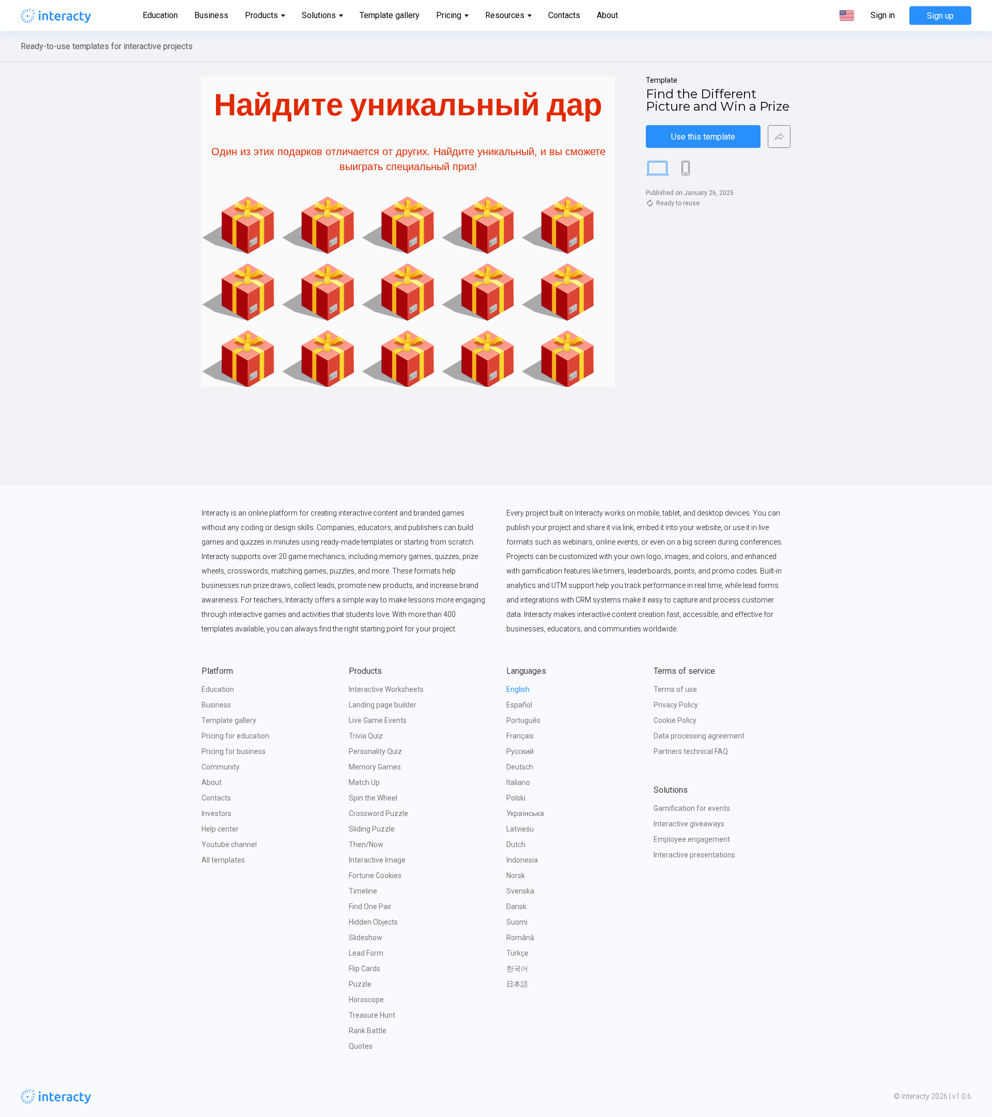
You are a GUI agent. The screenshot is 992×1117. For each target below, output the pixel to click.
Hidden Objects (373, 922)
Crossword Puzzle (378, 813)
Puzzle (360, 984)
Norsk (515, 875)
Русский (520, 751)
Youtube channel (229, 844)
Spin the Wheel (373, 798)
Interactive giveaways (689, 824)
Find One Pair (370, 906)
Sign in (883, 15)
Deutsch (519, 767)
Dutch (515, 844)
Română (520, 937)
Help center (220, 829)
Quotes (361, 1046)
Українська (525, 813)
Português (523, 720)
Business (211, 15)
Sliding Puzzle (372, 829)
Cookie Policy (675, 720)
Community (221, 767)
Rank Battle (367, 1031)
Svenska (520, 891)
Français (520, 736)
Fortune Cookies (375, 875)
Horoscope (366, 999)
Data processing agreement (699, 736)
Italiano (518, 782)
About (607, 15)
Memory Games (375, 767)
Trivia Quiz (366, 736)
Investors (216, 813)
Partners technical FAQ (691, 751)
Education (160, 15)
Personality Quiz (375, 751)
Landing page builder (382, 705)
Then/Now (366, 844)
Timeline (363, 891)
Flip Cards (364, 968)
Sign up (940, 16)
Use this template (703, 137)
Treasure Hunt (372, 1015)
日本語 (517, 984)
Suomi (517, 922)
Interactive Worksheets (386, 689)
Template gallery (390, 15)
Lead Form (366, 953)
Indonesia (522, 860)
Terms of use (675, 689)
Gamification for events (692, 808)
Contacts (564, 15)
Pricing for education (235, 736)
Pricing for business (234, 751)
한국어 (517, 968)
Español (519, 705)
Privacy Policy (676, 705)
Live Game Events (378, 720)
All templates (223, 860)
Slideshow (365, 937)
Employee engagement (692, 839)
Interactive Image (377, 860)
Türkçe (517, 953)
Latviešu (520, 829)
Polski (515, 798)
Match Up (364, 782)
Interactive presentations (694, 855)
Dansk (516, 906)
